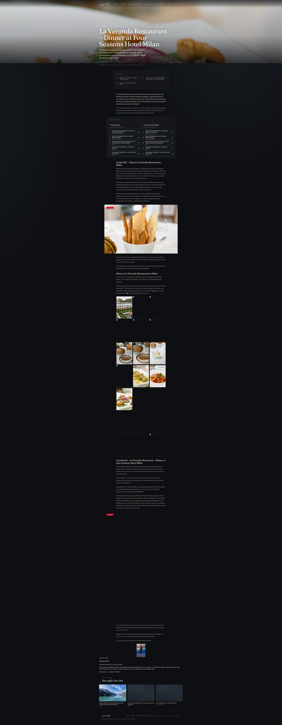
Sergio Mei (141, 110)
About (161, 4)
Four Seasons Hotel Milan (142, 108)
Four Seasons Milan (143, 489)
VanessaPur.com (166, 715)
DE (170, 4)
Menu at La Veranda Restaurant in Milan (126, 83)
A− (176, 4)
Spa (156, 4)
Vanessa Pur (111, 64)
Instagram (112, 672)
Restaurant (119, 640)
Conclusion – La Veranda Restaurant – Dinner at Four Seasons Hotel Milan (154, 78)
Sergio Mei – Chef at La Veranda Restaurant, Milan (126, 78)
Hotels (116, 4)
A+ (181, 4)
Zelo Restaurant (121, 636)
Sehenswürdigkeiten (135, 4)
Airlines (123, 4)
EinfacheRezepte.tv (176, 715)
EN (168, 4)
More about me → (104, 672)
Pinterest (117, 672)
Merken (110, 208)
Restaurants (148, 4)
